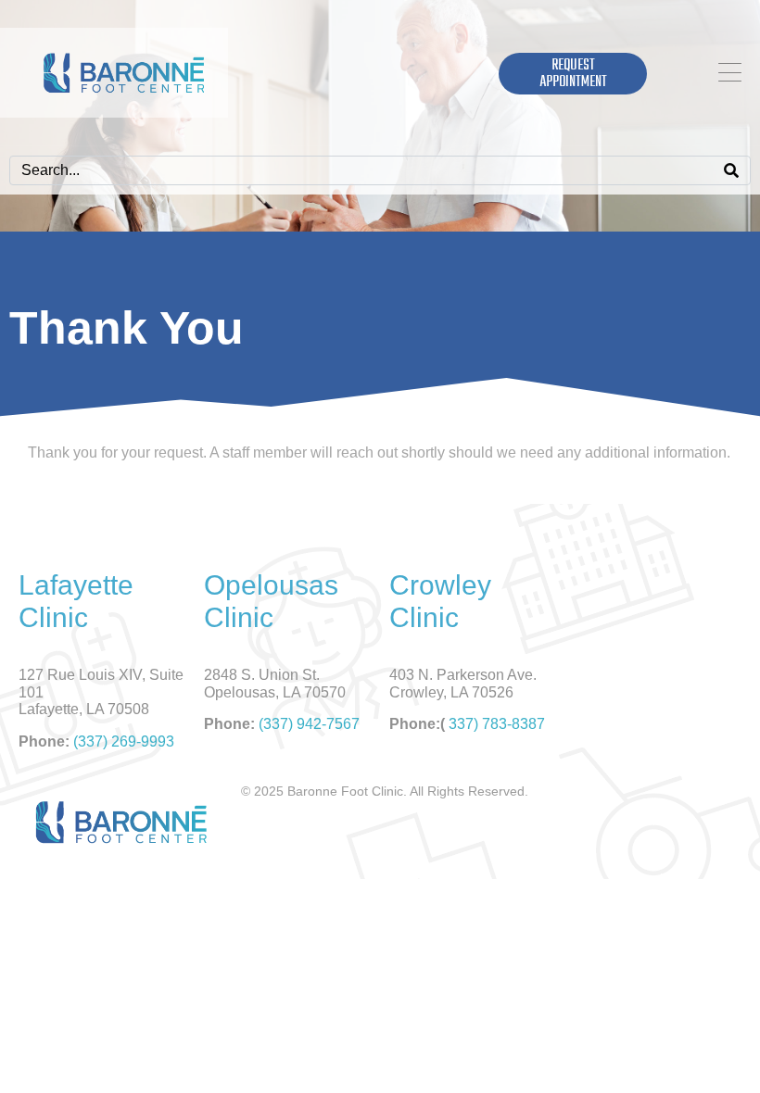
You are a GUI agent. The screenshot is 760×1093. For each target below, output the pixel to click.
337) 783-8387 (497, 724)
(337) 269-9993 (123, 741)
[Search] (731, 170)
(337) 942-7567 (309, 724)
